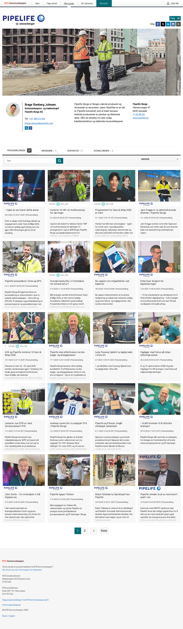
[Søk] (59, 161)
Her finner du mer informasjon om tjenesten (22, 570)
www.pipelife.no (141, 118)
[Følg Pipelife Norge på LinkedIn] (168, 24)
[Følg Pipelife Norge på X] (163, 24)
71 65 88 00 (139, 114)
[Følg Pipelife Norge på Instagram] (173, 24)
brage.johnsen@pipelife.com (39, 123)
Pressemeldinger (18, 150)
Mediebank (49, 151)
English (12, 616)
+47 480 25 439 (37, 118)
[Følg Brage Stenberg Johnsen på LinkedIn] (26, 128)
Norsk (4, 616)
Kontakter (75, 151)
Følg (173, 18)
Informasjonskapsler (11, 605)
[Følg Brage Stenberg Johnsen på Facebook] (30, 128)
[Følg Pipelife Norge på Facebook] (158, 24)
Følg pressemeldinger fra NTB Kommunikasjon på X (25, 600)
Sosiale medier (103, 151)
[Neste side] (93, 530)
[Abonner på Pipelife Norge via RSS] (178, 24)
